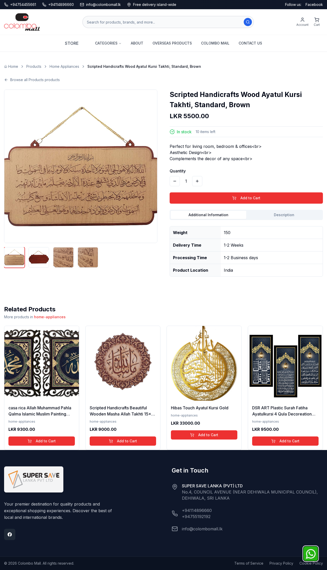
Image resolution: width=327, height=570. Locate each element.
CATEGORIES (106, 43)
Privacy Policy (281, 563)
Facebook (314, 4)
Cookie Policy (311, 563)
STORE (72, 43)
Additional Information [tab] (208, 215)
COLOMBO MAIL (215, 43)
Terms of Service (248, 563)
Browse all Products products (35, 80)
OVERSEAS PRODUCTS (172, 43)
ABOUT (137, 43)
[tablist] (246, 215)
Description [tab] (284, 215)
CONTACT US (250, 43)
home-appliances (50, 317)
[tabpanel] (246, 249)
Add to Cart (250, 198)
